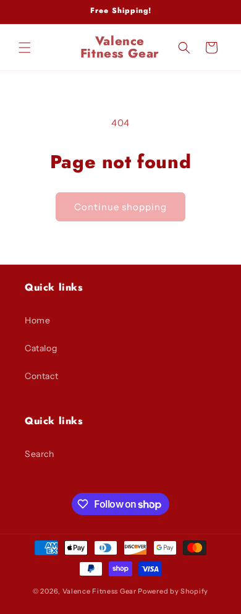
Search (39, 453)
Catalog (41, 348)
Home (37, 320)
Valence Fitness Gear (99, 591)
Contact (41, 376)
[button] (24, 47)
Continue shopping (120, 207)
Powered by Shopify (173, 591)
